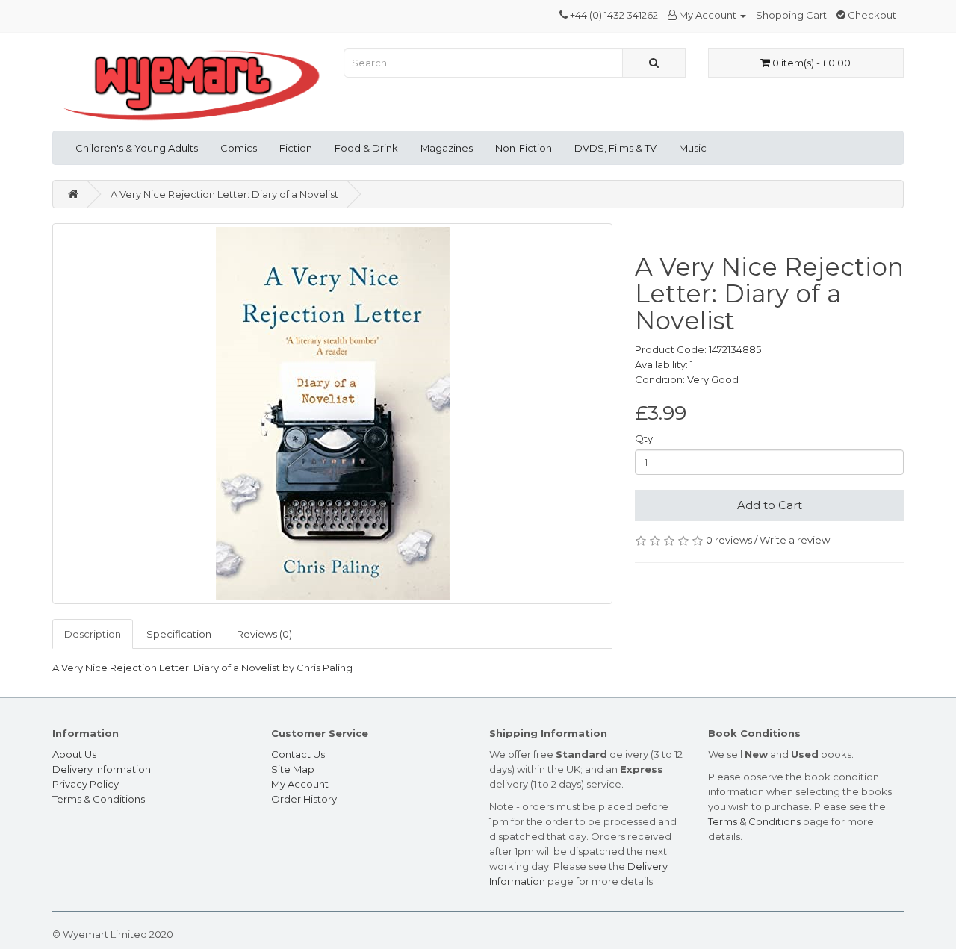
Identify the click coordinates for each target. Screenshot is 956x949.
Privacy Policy (85, 784)
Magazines (446, 148)
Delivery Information (101, 769)
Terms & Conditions (98, 799)
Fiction (295, 148)
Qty (644, 438)
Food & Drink (366, 148)
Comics (238, 148)
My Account (300, 784)
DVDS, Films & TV (615, 148)
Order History (304, 799)
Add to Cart (769, 505)
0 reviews (729, 540)
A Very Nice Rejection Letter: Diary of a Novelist (224, 194)
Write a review (795, 540)
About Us (74, 754)
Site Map (292, 769)
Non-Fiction (523, 148)
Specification (178, 634)
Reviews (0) (264, 634)
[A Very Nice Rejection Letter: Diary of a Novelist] (332, 413)
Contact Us (298, 754)
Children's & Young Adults (136, 148)
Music (693, 148)
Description (92, 634)
